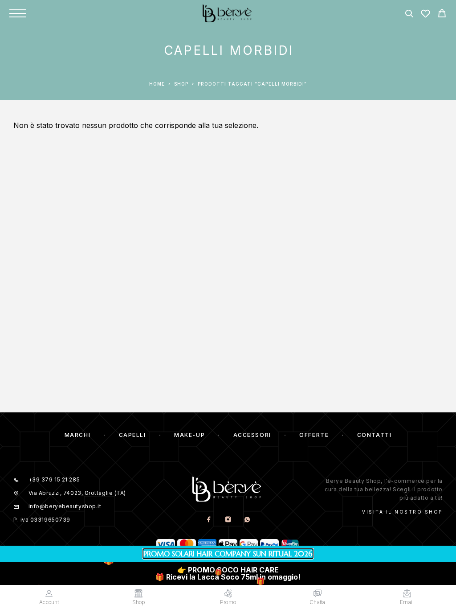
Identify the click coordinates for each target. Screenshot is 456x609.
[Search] (409, 15)
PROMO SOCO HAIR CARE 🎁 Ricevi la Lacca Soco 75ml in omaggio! (228, 573)
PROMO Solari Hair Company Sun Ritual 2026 (228, 553)
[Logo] (228, 13)
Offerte (314, 435)
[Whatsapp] (246, 520)
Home (157, 83)
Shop (181, 83)
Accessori (252, 435)
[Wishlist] (425, 15)
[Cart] (442, 14)
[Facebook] (208, 520)
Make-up (189, 435)
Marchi (77, 435)
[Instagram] (227, 520)
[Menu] (18, 13)
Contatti (374, 435)
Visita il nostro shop (402, 511)
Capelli (132, 435)
